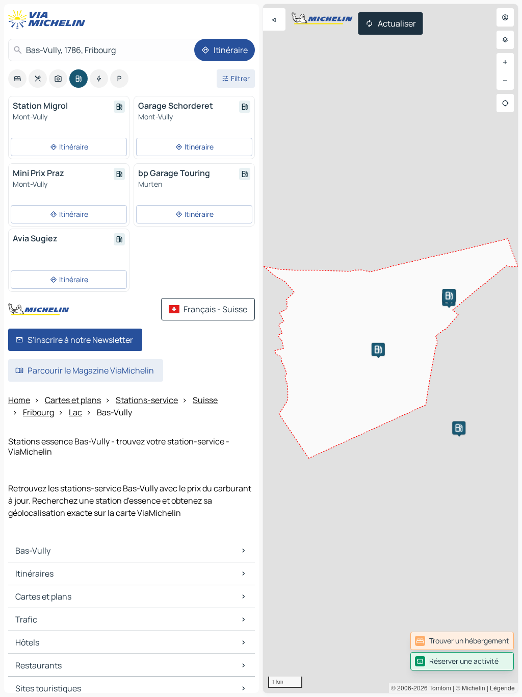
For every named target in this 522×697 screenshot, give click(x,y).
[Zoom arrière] (505, 80)
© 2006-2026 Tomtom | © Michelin (438, 687)
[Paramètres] (505, 40)
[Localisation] (505, 103)
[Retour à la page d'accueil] (49, 19)
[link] (462, 641)
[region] (390, 348)
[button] (378, 349)
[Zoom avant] (505, 62)
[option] (17, 78)
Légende (502, 687)
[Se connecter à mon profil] (505, 17)
